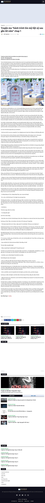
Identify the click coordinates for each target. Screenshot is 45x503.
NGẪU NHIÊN (11, 395)
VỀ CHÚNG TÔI (14, 501)
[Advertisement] (22, 13)
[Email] (20, 320)
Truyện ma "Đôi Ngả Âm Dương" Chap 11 (36, 338)
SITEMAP (32, 501)
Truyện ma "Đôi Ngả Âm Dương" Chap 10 (9, 461)
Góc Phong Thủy (4, 479)
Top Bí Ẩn (3, 473)
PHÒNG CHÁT (20, 501)
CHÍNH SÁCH (26, 501)
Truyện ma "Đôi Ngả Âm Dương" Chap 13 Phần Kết (6, 338)
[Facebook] (40, 34)
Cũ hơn (42, 371)
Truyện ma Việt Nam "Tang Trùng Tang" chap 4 (18, 416)
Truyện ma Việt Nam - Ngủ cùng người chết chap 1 (18, 422)
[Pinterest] (17, 320)
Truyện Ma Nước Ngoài (5, 480)
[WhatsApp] (43, 34)
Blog (2, 477)
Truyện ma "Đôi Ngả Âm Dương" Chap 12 (21, 338)
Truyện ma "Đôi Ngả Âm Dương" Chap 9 (9, 465)
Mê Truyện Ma (24, 499)
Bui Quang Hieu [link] (8, 57)
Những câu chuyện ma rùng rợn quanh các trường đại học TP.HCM (22, 400)
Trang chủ (3, 25)
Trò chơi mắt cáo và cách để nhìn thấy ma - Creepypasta (20, 411)
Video (2, 482)
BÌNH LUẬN (33, 395)
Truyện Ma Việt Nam (9, 25)
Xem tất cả (42, 323)
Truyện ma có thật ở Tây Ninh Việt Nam (16, 405)
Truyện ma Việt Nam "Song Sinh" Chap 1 (11, 391)
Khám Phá (3, 475)
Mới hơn (2, 371)
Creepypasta (3, 484)
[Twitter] (42, 34)
